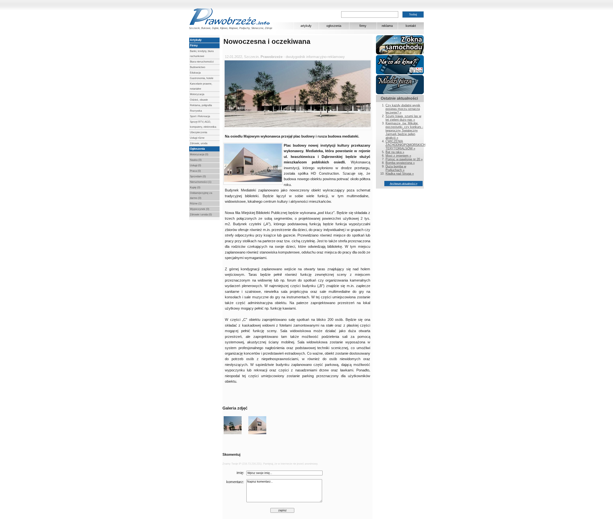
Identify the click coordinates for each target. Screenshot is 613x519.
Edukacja (195, 72)
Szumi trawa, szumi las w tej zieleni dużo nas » (403, 117)
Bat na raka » (395, 152)
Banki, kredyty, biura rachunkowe (202, 54)
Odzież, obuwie (199, 99)
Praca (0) (195, 170)
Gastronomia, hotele (201, 78)
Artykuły (196, 40)
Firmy (194, 45)
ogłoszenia (333, 26)
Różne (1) (196, 203)
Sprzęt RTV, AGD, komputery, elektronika (203, 124)
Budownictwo (197, 67)
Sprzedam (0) (198, 176)
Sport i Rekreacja (200, 116)
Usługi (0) (195, 165)
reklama (387, 26)
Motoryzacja (197, 94)
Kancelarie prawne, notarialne (201, 86)
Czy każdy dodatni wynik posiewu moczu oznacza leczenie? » (403, 109)
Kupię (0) (195, 187)
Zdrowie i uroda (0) (201, 214)
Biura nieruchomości (202, 61)
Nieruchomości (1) (200, 181)
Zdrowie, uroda (198, 143)
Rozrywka (196, 110)
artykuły (306, 26)
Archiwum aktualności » (403, 183)
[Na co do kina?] (400, 73)
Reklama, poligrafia (201, 105)
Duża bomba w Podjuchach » (396, 168)
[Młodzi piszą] (400, 93)
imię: (240, 473)
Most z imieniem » (398, 155)
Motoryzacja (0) (199, 154)
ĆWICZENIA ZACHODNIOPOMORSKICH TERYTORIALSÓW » (405, 144)
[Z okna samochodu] (400, 53)
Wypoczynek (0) (199, 209)
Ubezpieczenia (198, 132)
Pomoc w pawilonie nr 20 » (404, 159)
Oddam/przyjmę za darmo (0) (201, 195)
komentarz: (235, 482)
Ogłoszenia (197, 148)
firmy (362, 26)
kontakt (411, 26)
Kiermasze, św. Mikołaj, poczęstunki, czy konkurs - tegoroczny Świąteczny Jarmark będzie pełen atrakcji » (404, 130)
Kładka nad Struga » (400, 173)
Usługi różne (197, 137)
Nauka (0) (196, 159)
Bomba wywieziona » (400, 163)
